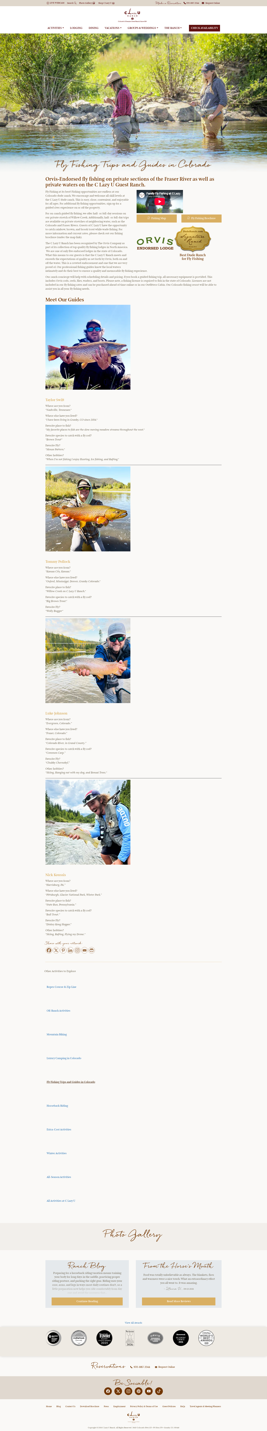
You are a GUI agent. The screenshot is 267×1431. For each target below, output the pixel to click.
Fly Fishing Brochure (203, 218)
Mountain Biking (57, 1034)
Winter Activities (57, 1153)
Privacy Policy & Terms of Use (144, 1406)
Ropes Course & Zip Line (61, 987)
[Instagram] (77, 950)
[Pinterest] (63, 950)
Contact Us (70, 1406)
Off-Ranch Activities (58, 1010)
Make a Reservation (168, 3)
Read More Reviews (179, 1301)
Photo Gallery (133, 1235)
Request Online (166, 1367)
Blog (58, 1406)
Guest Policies (169, 1406)
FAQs (182, 1406)
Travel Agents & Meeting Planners (205, 1406)
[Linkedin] (70, 950)
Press (106, 1406)
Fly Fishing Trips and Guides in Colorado (71, 1082)
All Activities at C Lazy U (61, 1201)
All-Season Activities (59, 1177)
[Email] (84, 950)
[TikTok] (159, 1391)
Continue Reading (87, 1301)
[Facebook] (49, 950)
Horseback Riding (57, 1105)
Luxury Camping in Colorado (64, 1058)
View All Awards (133, 1323)
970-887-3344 (141, 1367)
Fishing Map (158, 218)
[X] (56, 950)
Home (49, 1406)
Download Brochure (89, 1406)
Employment (119, 1406)
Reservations (108, 1366)
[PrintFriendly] (91, 950)
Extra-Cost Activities (59, 1129)
